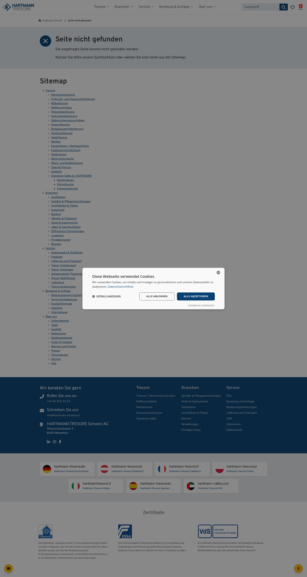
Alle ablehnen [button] (156, 296)
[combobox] (218, 272)
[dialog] (153, 288)
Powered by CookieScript (201, 305)
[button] (106, 296)
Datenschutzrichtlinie (120, 286)
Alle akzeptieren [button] (196, 296)
